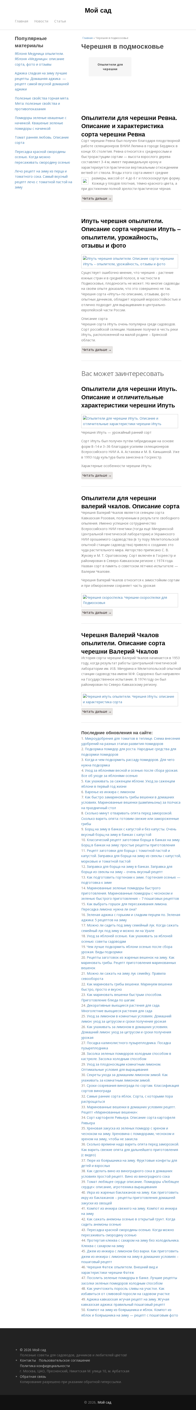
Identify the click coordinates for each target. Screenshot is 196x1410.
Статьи (60, 21)
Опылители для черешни (110, 66)
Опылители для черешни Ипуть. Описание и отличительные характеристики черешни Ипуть (129, 396)
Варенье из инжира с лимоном (110, 792)
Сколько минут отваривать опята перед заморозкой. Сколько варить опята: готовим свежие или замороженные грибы (130, 818)
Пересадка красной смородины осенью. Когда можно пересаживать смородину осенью (42, 157)
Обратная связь (33, 1376)
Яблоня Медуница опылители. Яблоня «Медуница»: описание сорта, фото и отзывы (39, 59)
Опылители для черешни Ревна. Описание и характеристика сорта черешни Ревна (129, 125)
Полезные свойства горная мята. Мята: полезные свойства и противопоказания (42, 103)
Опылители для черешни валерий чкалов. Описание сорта (130, 502)
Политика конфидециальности (45, 1365)
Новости (41, 21)
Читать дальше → (97, 198)
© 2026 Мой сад (33, 1350)
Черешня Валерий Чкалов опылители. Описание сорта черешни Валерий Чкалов (123, 643)
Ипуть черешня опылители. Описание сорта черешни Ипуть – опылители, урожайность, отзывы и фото (131, 233)
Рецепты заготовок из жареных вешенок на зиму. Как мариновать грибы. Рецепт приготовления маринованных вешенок (128, 962)
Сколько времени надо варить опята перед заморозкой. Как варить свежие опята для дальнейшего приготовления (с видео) (130, 1149)
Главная (21, 21)
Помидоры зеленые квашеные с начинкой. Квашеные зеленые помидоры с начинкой (40, 123)
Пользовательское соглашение (64, 1360)
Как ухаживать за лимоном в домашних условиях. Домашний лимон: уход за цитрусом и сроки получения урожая (126, 1032)
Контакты (28, 1360)
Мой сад (98, 10)
